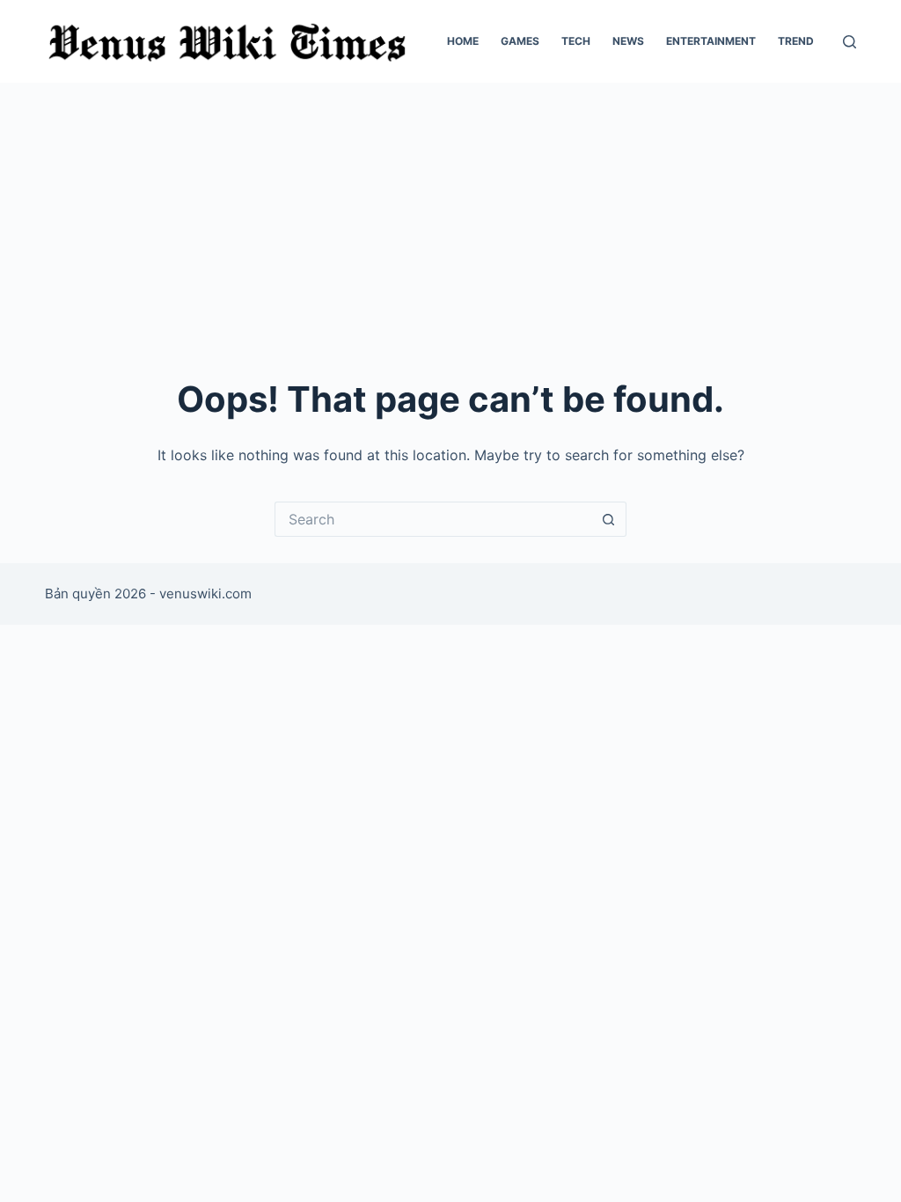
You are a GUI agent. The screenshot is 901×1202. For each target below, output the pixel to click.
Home (463, 41)
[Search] (849, 41)
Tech (575, 41)
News (628, 41)
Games (520, 41)
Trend (796, 41)
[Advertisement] (450, 215)
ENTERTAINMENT (711, 41)
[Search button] (608, 519)
